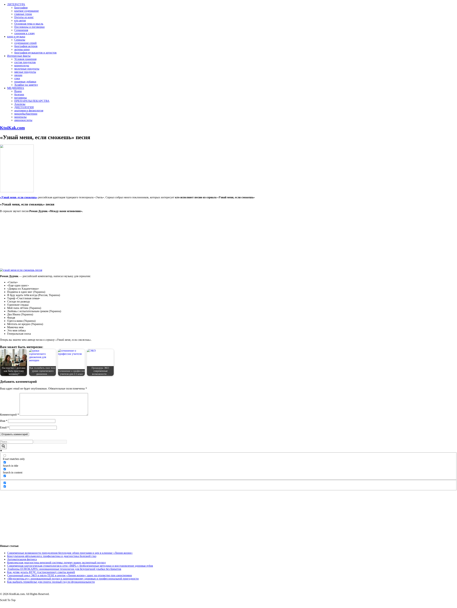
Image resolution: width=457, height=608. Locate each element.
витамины (20, 97)
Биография (20, 7)
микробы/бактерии (25, 113)
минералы (20, 116)
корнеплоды (21, 65)
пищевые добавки (25, 81)
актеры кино (22, 49)
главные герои (23, 14)
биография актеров (25, 46)
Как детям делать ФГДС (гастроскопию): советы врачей (41, 572)
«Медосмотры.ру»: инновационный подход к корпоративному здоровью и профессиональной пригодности (73, 578)
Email (4, 427)
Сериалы (19, 39)
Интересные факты (19, 55)
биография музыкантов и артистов (35, 52)
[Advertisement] (228, 241)
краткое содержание (26, 10)
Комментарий (9, 414)
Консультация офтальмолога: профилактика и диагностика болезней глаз (51, 556)
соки (17, 78)
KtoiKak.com (12, 127)
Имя (3, 420)
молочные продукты (26, 68)
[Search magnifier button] (3, 446)
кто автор (20, 20)
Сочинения (21, 30)
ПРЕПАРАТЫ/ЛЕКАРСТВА (31, 100)
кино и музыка (16, 36)
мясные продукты (25, 71)
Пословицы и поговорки (29, 26)
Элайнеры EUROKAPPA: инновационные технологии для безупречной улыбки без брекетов (64, 568)
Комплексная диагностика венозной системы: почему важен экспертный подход (56, 562)
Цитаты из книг (24, 17)
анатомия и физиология (28, 110)
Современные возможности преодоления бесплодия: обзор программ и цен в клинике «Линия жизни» (70, 552)
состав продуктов (25, 62)
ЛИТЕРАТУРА (16, 4)
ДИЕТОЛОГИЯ (24, 107)
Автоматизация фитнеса (22, 559)
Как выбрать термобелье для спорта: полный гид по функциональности (51, 581)
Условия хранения (25, 59)
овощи (18, 75)
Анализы (19, 104)
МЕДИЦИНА (15, 88)
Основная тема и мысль (28, 23)
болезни (19, 94)
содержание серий (25, 42)
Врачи (18, 91)
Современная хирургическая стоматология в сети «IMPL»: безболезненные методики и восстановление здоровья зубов (80, 565)
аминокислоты (23, 120)
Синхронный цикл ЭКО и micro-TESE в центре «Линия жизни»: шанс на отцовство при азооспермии (69, 575)
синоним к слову (24, 33)
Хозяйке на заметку (26, 84)
